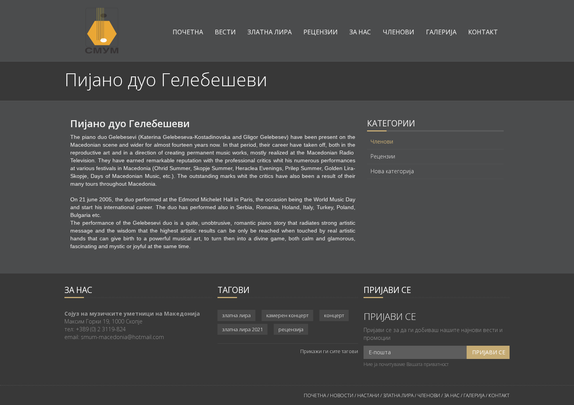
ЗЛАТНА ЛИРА (398, 395)
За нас (360, 32)
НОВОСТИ (341, 395)
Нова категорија (392, 171)
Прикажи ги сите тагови (329, 351)
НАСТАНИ (368, 395)
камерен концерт (287, 315)
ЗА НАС (451, 395)
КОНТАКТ (499, 395)
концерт (334, 315)
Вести (225, 32)
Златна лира (270, 32)
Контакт (483, 32)
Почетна (188, 32)
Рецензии (320, 32)
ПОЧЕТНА (315, 395)
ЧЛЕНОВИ (429, 395)
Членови (398, 32)
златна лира (236, 315)
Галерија (441, 32)
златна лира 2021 (242, 329)
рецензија (290, 329)
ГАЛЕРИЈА (474, 395)
